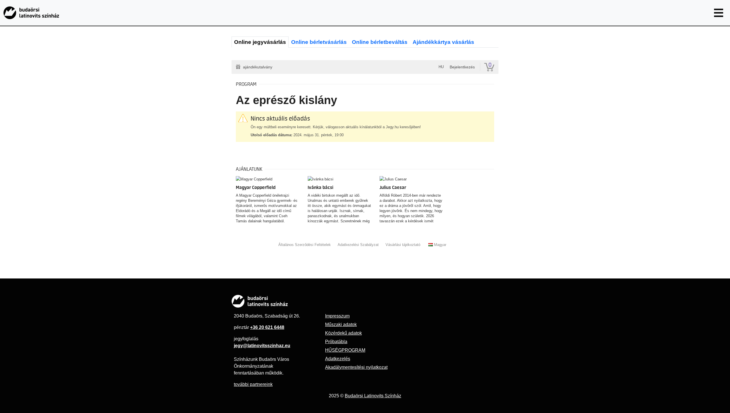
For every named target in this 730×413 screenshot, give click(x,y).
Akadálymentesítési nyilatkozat (356, 367)
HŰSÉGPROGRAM (345, 350)
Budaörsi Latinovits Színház (373, 395)
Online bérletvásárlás (319, 42)
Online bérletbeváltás (379, 42)
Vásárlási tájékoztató (403, 245)
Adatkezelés (337, 358)
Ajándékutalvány (257, 67)
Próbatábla (336, 341)
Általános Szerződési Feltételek (304, 245)
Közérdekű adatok (343, 333)
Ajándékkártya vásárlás (443, 42)
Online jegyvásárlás (260, 42)
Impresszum (337, 316)
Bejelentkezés (462, 67)
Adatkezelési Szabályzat (358, 245)
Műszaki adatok (341, 324)
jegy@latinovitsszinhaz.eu (262, 345)
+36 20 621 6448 (267, 327)
